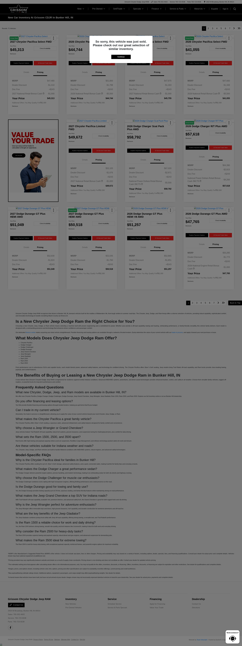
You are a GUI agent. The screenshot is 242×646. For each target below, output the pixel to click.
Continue (121, 57)
